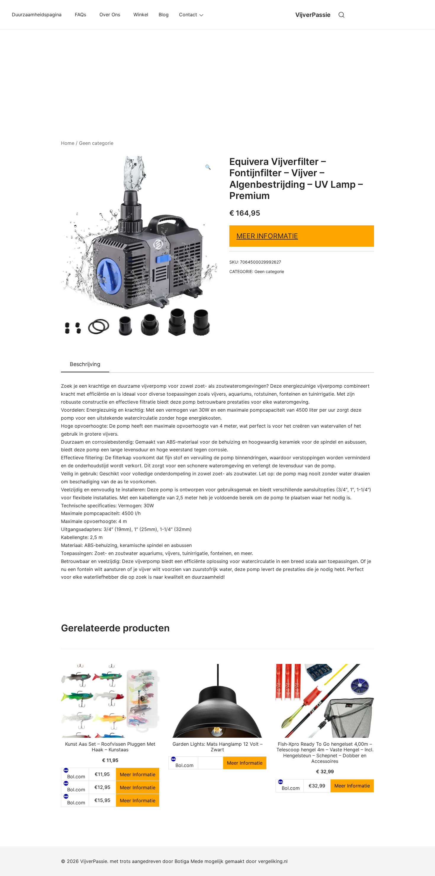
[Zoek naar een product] (341, 15)
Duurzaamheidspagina (38, 14)
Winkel (140, 14)
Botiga (182, 861)
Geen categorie (96, 143)
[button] (208, 167)
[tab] (85, 364)
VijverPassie (313, 14)
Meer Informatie (267, 236)
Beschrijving (85, 364)
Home (67, 143)
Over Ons (111, 14)
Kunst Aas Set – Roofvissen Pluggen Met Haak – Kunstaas (110, 747)
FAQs (82, 14)
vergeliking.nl (273, 861)
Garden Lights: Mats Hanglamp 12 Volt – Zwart (217, 747)
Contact (188, 14)
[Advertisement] (217, 74)
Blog (164, 14)
